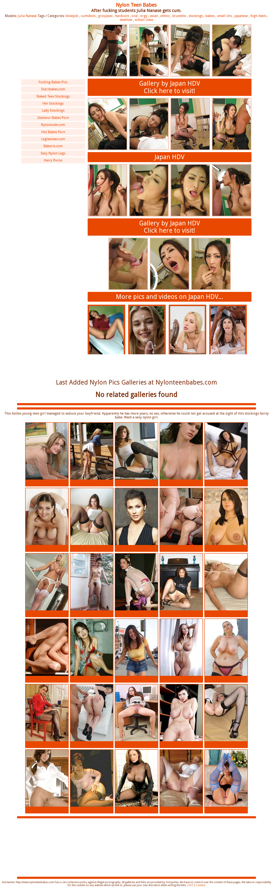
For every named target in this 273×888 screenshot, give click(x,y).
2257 (190, 885)
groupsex (105, 16)
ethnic (165, 16)
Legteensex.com (53, 139)
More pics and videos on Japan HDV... (169, 296)
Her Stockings (53, 103)
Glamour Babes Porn (53, 118)
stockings (196, 16)
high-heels (258, 16)
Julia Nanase (27, 16)
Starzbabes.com (53, 89)
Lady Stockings (53, 110)
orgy (143, 16)
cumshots (88, 16)
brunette (179, 16)
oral (135, 16)
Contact (200, 885)
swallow (126, 20)
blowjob (71, 16)
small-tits (224, 16)
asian (154, 16)
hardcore (122, 16)
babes (210, 16)
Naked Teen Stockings (53, 96)
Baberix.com (53, 146)
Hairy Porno (53, 160)
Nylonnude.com (53, 125)
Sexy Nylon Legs (53, 153)
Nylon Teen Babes (136, 5)
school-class (144, 20)
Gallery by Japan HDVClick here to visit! (169, 87)
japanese (241, 16)
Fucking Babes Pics (53, 82)
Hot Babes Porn (53, 132)
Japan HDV (169, 157)
